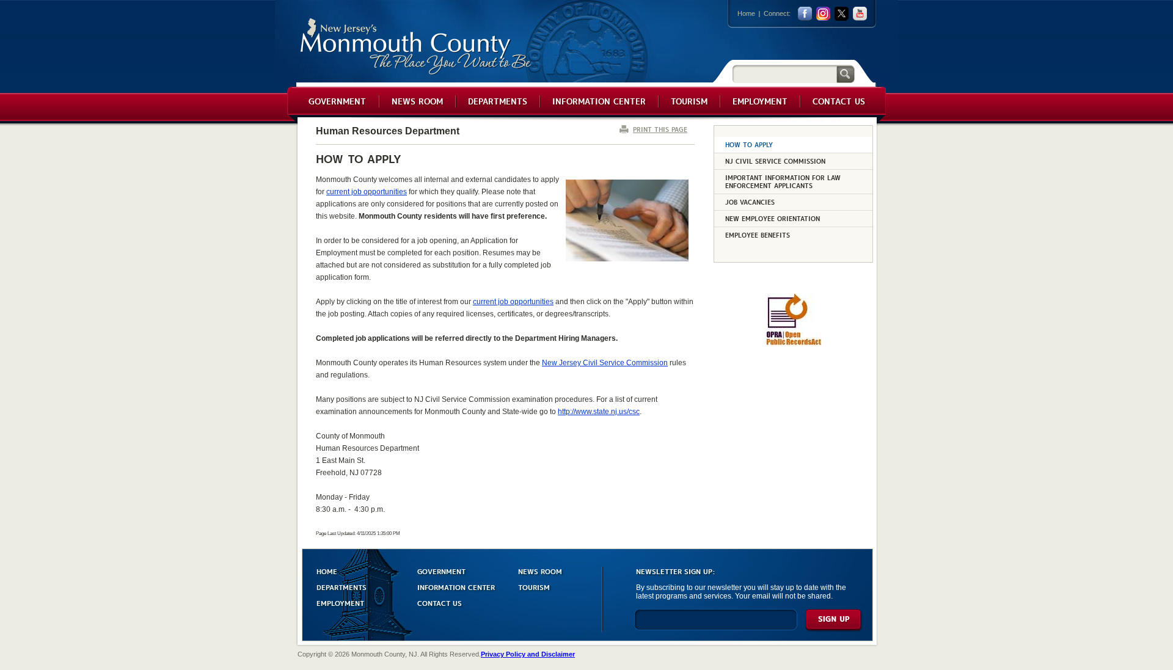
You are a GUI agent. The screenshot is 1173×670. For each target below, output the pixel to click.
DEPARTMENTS (341, 586)
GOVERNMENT (441, 571)
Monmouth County (416, 47)
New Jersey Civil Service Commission (605, 363)
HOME (326, 571)
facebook (805, 14)
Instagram (823, 14)
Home (746, 13)
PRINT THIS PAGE (660, 129)
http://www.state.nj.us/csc (599, 411)
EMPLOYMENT (340, 602)
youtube (860, 14)
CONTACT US (439, 602)
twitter (842, 14)
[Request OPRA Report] (793, 343)
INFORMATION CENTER (456, 586)
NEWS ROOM (540, 571)
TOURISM (534, 586)
